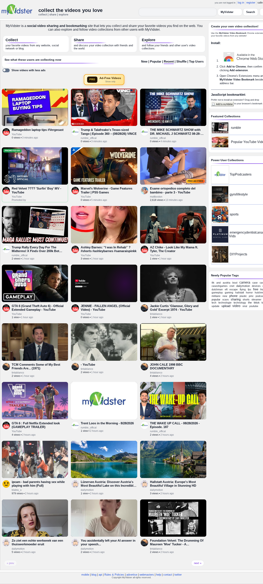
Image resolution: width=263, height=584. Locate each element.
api (100, 574)
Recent (169, 61)
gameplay (217, 292)
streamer (256, 299)
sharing (236, 299)
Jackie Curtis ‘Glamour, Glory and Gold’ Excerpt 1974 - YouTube (174, 307)
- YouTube (88, 364)
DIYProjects (238, 254)
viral (244, 306)
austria (226, 282)
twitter (178, 574)
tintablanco (156, 314)
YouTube (17, 134)
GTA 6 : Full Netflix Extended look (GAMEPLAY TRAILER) (36, 425)
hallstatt (239, 292)
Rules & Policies (114, 574)
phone (233, 296)
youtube (253, 306)
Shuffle (181, 61)
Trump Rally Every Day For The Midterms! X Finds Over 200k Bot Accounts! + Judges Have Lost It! (35, 251)
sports (234, 214)
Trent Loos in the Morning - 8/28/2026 (107, 423)
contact (167, 574)
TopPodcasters (240, 174)
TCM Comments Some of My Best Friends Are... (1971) (36, 366)
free (255, 289)
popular (216, 299)
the (250, 302)
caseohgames (219, 286)
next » (197, 563)
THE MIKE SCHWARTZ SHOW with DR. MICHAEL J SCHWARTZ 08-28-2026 (175, 133)
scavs (225, 299)
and (218, 282)
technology (240, 302)
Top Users (196, 61)
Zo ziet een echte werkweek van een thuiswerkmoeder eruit (37, 542)
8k (213, 282)
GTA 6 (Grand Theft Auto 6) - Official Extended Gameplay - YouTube (37, 307)
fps (249, 289)
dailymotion (87, 490)
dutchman (217, 289)
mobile (85, 574)
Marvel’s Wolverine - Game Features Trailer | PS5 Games (106, 190)
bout (234, 282)
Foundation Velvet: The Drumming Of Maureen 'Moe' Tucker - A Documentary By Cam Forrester (176, 544)
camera (244, 282)
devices (256, 286)
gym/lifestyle (239, 194)
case (255, 282)
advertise (131, 574)
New (144, 61)
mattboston (156, 196)
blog (93, 574)
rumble (236, 127)
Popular (155, 61)
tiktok (257, 302)
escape (234, 289)
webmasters (147, 574)
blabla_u (17, 490)
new (225, 296)
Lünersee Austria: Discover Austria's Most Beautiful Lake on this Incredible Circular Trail (108, 485)
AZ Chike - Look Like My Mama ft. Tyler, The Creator (174, 249)
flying (243, 289)
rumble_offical (89, 138)
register (250, 2)
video (236, 306)
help (158, 574)
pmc (251, 296)
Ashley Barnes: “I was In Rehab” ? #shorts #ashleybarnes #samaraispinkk (108, 249)
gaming (229, 292)
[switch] (23, 70)
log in (241, 2)
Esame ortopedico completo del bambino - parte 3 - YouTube (172, 190)
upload (225, 306)
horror (249, 292)
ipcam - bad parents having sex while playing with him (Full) (38, 483)
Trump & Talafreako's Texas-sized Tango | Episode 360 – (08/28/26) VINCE (109, 131)
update (215, 306)
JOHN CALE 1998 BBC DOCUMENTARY (166, 366)
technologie (225, 302)
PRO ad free (195, 181)
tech (214, 302)
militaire (216, 296)
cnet (232, 286)
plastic (243, 296)
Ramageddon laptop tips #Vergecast (37, 129)
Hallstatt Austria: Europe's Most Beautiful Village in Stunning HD (173, 483)
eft (226, 289)
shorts (246, 299)
